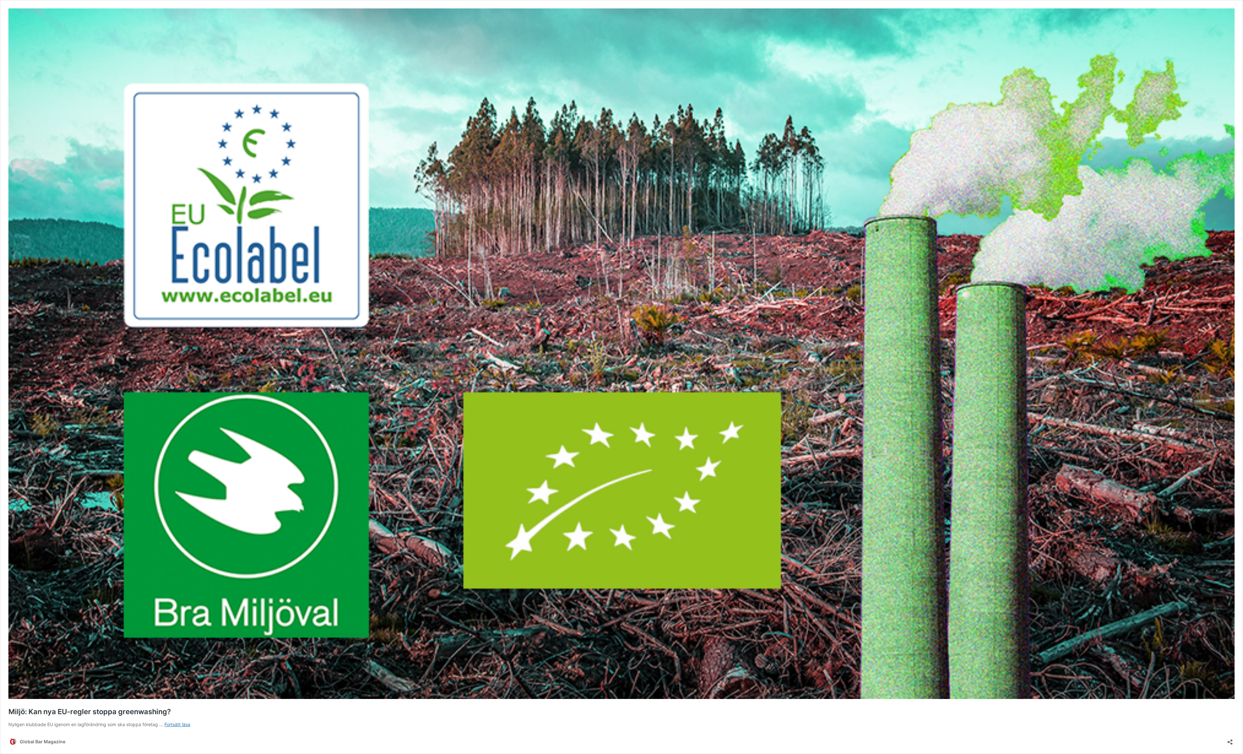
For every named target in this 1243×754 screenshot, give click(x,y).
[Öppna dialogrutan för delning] (1230, 740)
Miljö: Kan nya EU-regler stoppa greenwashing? (89, 711)
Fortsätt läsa (177, 724)
